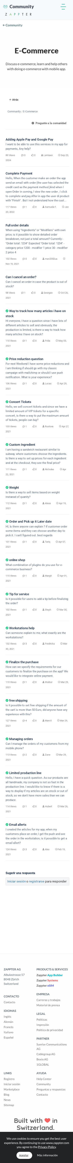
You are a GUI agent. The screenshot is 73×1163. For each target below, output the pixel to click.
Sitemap (9, 1105)
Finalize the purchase (24, 662)
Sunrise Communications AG (51, 1046)
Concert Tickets (20, 402)
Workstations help (22, 628)
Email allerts (17, 824)
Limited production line (25, 773)
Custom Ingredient (22, 444)
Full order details (17, 225)
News (7, 1099)
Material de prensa (48, 1005)
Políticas (41, 1019)
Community (13, 25)
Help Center (43, 1079)
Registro (9, 1079)
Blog (6, 1094)
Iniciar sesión (16, 881)
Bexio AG (42, 1059)
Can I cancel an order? (21, 277)
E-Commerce (30, 111)
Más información (47, 1155)
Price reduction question (26, 359)
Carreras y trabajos (48, 1000)
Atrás (15, 99)
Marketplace (12, 1089)
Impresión (42, 1024)
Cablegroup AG (45, 1054)
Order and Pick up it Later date (30, 521)
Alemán (8, 1021)
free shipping (18, 700)
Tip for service (19, 594)
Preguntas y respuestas (51, 1089)
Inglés (7, 1016)
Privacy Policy (47, 1147)
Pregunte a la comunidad (50, 123)
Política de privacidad (49, 1030)
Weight (14, 487)
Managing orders (21, 739)
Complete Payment (19, 173)
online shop (17, 560)
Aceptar (23, 1155)
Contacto (9, 1002)
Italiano (8, 1032)
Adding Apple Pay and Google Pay (29, 139)
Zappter (49, 975)
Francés (8, 1027)
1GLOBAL (42, 1064)
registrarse (36, 881)
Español (8, 1037)
